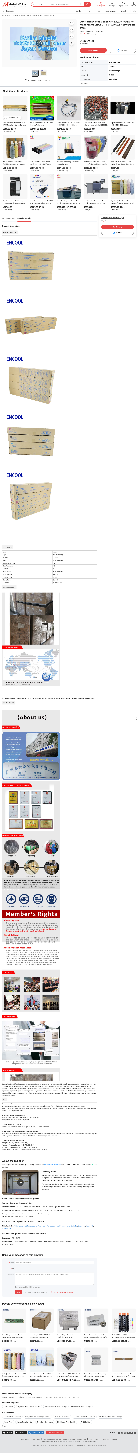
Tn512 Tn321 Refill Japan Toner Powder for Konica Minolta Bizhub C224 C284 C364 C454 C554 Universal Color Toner (95, 163)
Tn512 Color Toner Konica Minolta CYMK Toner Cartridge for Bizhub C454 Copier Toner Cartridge (14, 124)
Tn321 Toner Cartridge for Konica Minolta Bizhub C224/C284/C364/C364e (68, 163)
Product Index (106, 1439)
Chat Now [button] (123, 50)
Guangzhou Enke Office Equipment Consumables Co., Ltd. (92, 31)
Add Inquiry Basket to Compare (39, 80)
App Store (7, 1432)
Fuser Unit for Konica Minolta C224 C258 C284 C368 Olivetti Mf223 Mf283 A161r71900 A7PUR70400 (41, 202)
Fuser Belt (89, 1226)
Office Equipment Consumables (25, 1226)
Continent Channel (94, 1439)
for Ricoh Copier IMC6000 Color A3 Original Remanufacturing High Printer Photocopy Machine (68, 1376)
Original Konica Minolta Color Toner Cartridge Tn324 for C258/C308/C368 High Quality (41, 124)
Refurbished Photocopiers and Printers (52, 1226)
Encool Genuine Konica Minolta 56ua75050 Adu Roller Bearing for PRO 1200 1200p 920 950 (95, 1337)
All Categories (9, 11)
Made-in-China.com (59, 1441)
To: (13, 1268)
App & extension (110, 11)
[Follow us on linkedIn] (135, 1432)
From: (12, 1263)
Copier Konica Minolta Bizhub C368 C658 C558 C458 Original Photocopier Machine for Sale (122, 124)
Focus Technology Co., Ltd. (54, 1445)
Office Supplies (13, 15)
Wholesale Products (69, 1439)
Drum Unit (81, 1226)
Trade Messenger (36, 1432)
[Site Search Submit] (87, 4)
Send (18, 1292)
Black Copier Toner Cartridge (66, 1422)
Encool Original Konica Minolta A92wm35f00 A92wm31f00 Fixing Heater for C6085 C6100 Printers (123, 1376)
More (4, 1426)
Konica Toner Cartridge (24, 1422)
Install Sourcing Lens (56, 1432)
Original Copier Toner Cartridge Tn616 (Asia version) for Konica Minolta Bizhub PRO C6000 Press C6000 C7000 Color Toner (14, 163)
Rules (134, 11)
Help (98, 11)
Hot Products (25, 1439)
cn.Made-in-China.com (89, 1441)
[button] (81, 4)
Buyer (88, 11)
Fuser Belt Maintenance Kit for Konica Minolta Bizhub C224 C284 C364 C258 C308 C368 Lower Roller (122, 163)
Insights (114, 1439)
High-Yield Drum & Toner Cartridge (29, 1407)
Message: (11, 1274)
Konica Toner (8, 1422)
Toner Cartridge (71, 1226)
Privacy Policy (102, 1445)
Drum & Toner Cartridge (47, 15)
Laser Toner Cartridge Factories (84, 1417)
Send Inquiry (93, 50)
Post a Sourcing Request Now (62, 1292)
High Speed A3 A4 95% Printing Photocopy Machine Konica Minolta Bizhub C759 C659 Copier (14, 202)
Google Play (21, 1432)
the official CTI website (52, 1164)
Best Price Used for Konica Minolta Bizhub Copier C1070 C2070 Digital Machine (95, 202)
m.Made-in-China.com (74, 1441)
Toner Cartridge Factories (12, 1417)
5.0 (104, 221)
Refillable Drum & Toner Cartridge (56, 1407)
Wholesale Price (81, 1439)
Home (4, 15)
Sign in (133, 6)
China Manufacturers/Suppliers (52, 1439)
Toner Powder (8, 1407)
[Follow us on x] (122, 1432)
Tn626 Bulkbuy (86, 1422)
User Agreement (80, 1445)
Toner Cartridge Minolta (45, 1422)
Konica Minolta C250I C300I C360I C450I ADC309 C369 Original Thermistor (68, 124)
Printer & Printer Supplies (29, 15)
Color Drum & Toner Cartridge (81, 1407)
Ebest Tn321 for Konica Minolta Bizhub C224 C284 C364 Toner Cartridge (40, 163)
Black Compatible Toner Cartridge (110, 1417)
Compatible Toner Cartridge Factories (37, 1417)
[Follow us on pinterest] (131, 1432)
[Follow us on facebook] (119, 1432)
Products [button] (36, 4)
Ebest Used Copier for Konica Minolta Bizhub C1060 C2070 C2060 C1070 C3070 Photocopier (69, 202)
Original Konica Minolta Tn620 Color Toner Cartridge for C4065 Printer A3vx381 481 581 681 (41, 1376)
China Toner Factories (62, 1417)
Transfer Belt (6, 1228)
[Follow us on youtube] (128, 1432)
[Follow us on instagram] (125, 1432)
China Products (35, 1439)
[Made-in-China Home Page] (14, 4)
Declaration (91, 1445)
